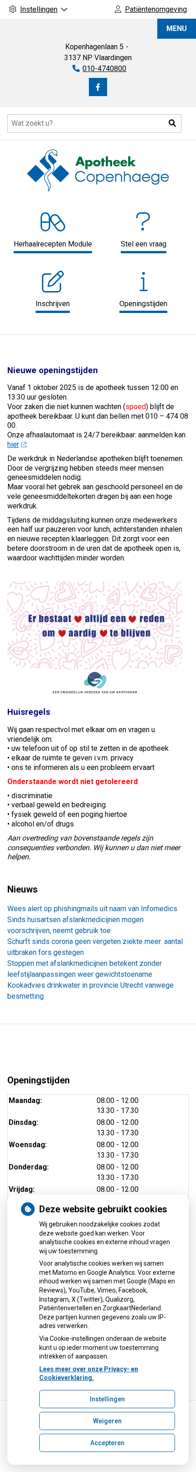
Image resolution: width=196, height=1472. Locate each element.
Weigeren (107, 1421)
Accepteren (107, 1442)
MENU (176, 28)
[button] (172, 123)
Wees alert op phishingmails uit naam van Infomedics (92, 908)
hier (13, 444)
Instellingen (107, 1399)
